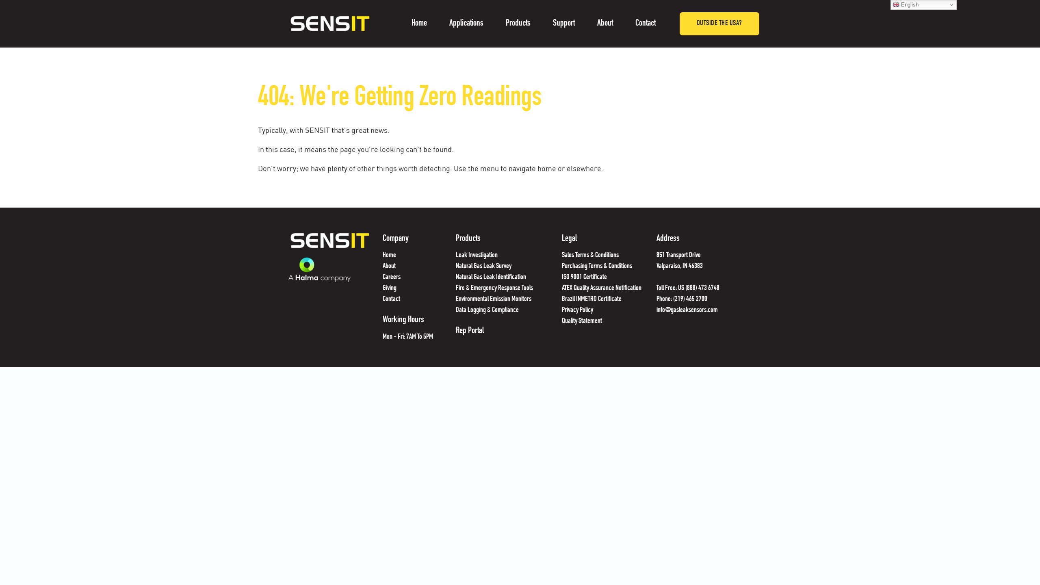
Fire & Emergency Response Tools (494, 288)
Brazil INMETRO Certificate (592, 299)
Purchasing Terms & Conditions (597, 266)
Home (389, 255)
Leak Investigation (477, 255)
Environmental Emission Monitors (493, 299)
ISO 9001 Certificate (584, 277)
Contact (392, 299)
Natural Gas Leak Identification (491, 277)
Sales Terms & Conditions (590, 255)
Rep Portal (470, 331)
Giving (389, 288)
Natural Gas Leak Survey (483, 266)
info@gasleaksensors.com (687, 310)
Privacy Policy (577, 310)
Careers (392, 277)
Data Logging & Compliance (487, 310)
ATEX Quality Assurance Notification (601, 288)
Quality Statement (582, 321)
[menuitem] (419, 24)
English (909, 5)
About (389, 266)
